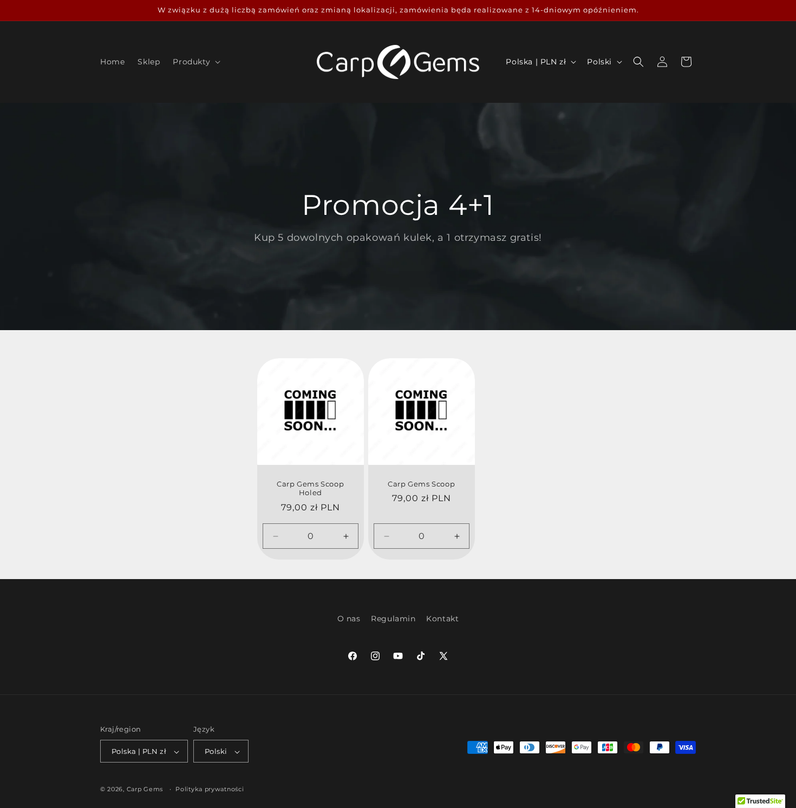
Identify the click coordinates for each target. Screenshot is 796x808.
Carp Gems (145, 789)
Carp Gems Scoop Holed (310, 488)
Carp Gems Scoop (421, 483)
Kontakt (442, 618)
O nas (349, 618)
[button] (195, 61)
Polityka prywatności (209, 789)
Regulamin (393, 618)
